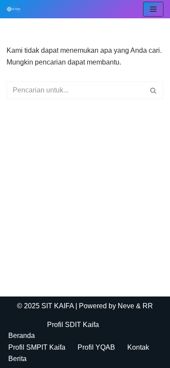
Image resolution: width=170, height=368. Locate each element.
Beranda (21, 335)
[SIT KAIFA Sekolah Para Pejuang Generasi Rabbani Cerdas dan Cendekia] (16, 9)
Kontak (138, 347)
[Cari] (153, 90)
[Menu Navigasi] (153, 9)
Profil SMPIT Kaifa (36, 347)
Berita (17, 358)
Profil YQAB (96, 347)
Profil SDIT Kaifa (73, 324)
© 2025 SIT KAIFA (46, 306)
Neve (126, 306)
